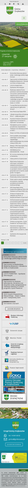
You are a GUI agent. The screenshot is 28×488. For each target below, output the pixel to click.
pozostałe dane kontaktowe (14, 444)
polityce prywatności (20, 485)
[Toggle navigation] (24, 18)
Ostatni (25, 243)
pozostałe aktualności (14, 309)
